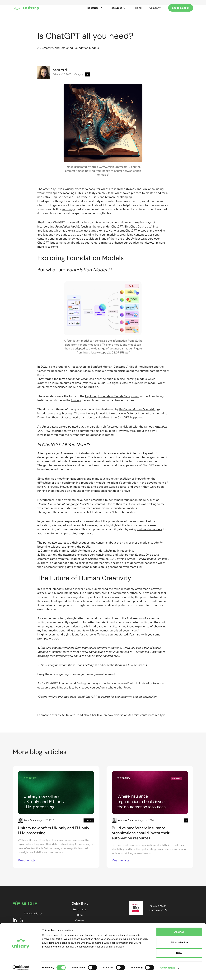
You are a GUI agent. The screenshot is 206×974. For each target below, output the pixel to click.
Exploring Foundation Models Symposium (112, 396)
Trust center (80, 909)
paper (62, 431)
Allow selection (179, 942)
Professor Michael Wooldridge (139, 409)
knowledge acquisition (83, 239)
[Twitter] (22, 920)
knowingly (68, 209)
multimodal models (149, 529)
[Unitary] (26, 8)
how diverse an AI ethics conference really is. (137, 715)
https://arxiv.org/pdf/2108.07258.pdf (106, 352)
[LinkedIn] (15, 920)
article (122, 371)
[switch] (92, 967)
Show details (167, 967)
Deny (179, 953)
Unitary (76, 400)
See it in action (180, 8)
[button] (94, 8)
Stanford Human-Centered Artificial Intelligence (122, 367)
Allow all (179, 931)
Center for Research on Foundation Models (65, 371)
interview (58, 589)
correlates (86, 508)
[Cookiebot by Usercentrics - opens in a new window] (21, 967)
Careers (79, 920)
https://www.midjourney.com (109, 167)
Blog (80, 915)
